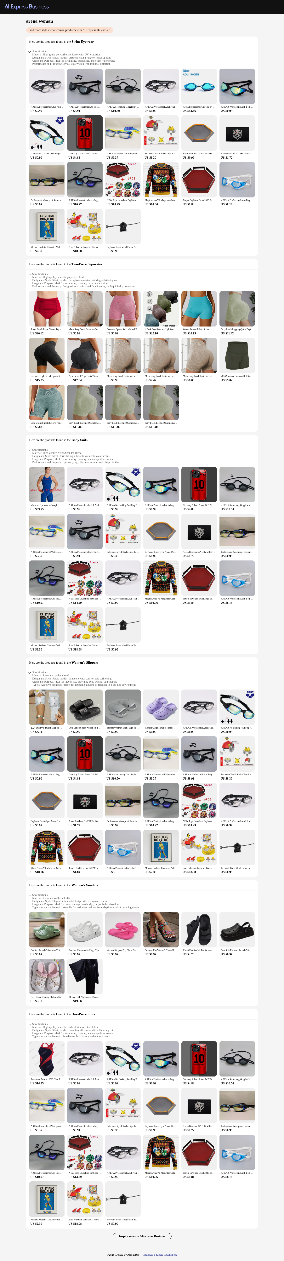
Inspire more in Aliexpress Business (142, 1236)
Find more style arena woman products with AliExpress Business (68, 30)
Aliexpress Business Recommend (159, 1254)
